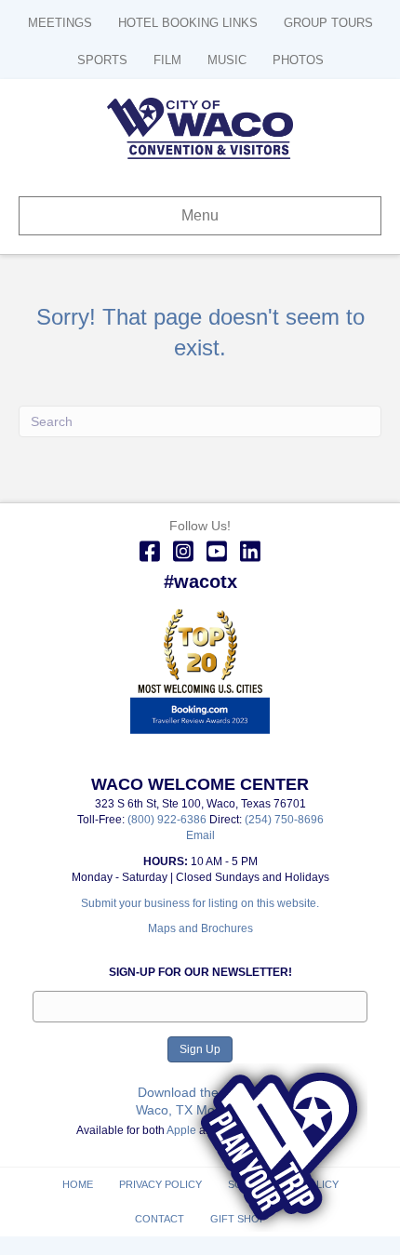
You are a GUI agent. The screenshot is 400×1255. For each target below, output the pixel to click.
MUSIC (227, 60)
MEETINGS (60, 23)
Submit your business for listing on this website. (200, 903)
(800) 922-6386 (168, 819)
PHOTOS (298, 60)
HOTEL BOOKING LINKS (188, 23)
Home (77, 1184)
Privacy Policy (160, 1184)
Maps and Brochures (200, 928)
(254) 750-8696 (284, 819)
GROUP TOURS (328, 23)
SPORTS (102, 60)
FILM (167, 60)
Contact (159, 1218)
